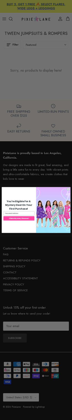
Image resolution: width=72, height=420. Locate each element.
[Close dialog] (68, 189)
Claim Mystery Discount (19, 218)
